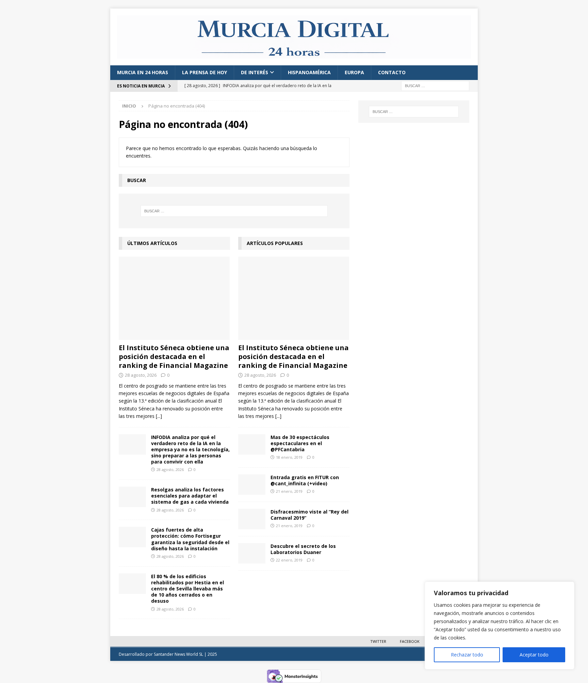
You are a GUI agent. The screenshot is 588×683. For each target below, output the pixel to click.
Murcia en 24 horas (142, 72)
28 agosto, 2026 (141, 375)
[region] (499, 625)
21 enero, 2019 (289, 491)
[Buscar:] (435, 85)
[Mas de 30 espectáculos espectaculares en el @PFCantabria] (251, 444)
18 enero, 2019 (289, 457)
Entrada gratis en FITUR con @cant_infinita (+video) (305, 480)
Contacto (392, 72)
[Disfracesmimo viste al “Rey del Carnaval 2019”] (251, 519)
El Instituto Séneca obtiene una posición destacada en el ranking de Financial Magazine (174, 356)
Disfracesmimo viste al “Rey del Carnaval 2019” (309, 514)
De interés (254, 72)
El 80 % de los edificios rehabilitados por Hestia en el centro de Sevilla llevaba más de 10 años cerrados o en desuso (187, 588)
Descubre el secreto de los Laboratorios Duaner (303, 549)
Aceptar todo (534, 654)
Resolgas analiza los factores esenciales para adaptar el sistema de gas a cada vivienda (190, 495)
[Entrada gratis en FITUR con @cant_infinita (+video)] (251, 484)
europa (354, 72)
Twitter (378, 641)
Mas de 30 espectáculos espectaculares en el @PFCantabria (300, 443)
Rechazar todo (467, 654)
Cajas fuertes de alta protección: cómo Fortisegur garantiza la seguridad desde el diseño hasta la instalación (190, 539)
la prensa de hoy (204, 72)
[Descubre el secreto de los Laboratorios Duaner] (251, 553)
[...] (159, 416)
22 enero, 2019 (289, 560)
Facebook (410, 641)
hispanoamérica (309, 72)
